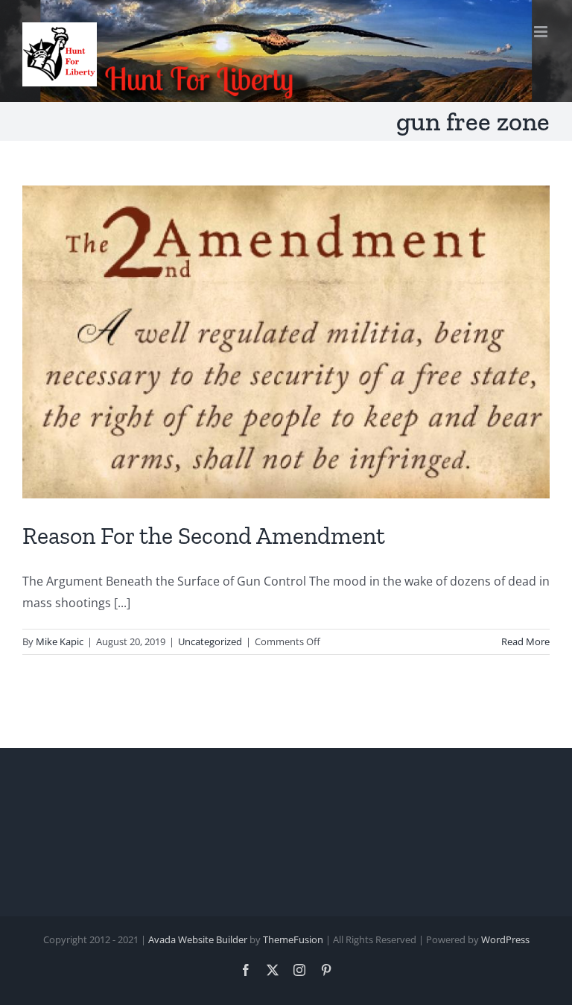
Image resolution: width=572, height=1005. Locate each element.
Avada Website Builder (197, 939)
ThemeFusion (293, 939)
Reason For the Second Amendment (203, 535)
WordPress (505, 939)
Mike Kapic (59, 641)
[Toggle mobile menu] (542, 31)
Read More (525, 641)
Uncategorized (210, 641)
